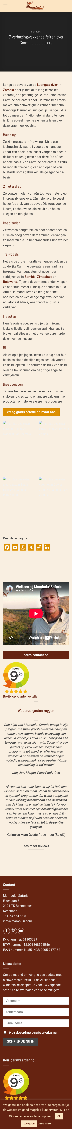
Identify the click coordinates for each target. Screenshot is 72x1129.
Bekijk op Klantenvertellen (21, 696)
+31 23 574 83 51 (15, 916)
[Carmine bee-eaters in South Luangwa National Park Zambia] (18, 446)
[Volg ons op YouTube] (21, 931)
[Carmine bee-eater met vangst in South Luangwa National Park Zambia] (18, 502)
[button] (5, 6)
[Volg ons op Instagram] (14, 931)
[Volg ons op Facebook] (6, 931)
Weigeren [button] (29, 1123)
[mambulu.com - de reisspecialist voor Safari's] (36, 6)
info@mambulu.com (17, 921)
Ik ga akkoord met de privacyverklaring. (33, 1032)
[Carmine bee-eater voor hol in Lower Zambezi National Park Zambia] (54, 502)
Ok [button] (59, 1116)
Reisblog (36, 31)
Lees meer (45, 1123)
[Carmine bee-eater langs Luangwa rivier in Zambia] (54, 446)
